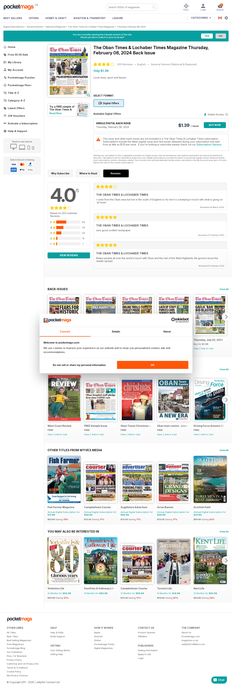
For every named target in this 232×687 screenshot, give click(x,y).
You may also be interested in (73, 531)
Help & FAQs (57, 632)
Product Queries (146, 632)
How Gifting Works (60, 650)
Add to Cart (207, 348)
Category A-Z (16, 100)
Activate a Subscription (23, 123)
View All (224, 289)
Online (97, 640)
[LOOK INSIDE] (69, 96)
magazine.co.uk (190, 640)
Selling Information (148, 650)
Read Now (55, 113)
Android (98, 636)
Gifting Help (56, 654)
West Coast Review (59, 425)
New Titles (12, 636)
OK (153, 365)
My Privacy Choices (17, 675)
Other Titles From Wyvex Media (75, 450)
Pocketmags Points (104, 644)
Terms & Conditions (17, 667)
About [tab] (167, 331)
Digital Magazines (103, 648)
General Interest (35, 26)
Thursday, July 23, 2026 (208, 339)
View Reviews (69, 255)
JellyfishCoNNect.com (193, 644)
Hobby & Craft (56, 18)
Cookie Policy (14, 671)
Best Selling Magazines (19, 640)
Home (11, 47)
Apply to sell (144, 654)
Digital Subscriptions (13, 26)
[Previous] (50, 399)
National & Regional (55, 26)
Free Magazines (15, 644)
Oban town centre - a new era (173, 425)
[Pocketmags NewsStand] (20, 6)
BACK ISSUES (58, 289)
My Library (14, 62)
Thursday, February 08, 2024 (131, 26)
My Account (15, 70)
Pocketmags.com (191, 636)
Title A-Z (13, 92)
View (196, 348)
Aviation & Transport (89, 18)
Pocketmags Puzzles (21, 77)
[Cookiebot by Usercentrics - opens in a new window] (174, 320)
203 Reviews (125, 64)
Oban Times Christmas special (136, 425)
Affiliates (142, 636)
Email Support (57, 636)
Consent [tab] (65, 331)
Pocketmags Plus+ (20, 85)
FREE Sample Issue (95, 425)
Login (141, 658)
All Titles (11, 632)
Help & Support (17, 131)
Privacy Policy (14, 659)
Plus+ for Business (17, 656)
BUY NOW (215, 125)
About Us (186, 632)
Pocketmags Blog (16, 648)
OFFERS (34, 18)
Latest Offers (16, 108)
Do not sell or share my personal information (79, 365)
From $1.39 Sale (18, 54)
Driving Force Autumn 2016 (209, 425)
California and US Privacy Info (23, 663)
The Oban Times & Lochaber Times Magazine (91, 26)
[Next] (226, 316)
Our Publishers (14, 652)
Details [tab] (116, 331)
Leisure (117, 18)
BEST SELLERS (12, 18)
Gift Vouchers (16, 115)
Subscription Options (209, 144)
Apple (97, 632)
